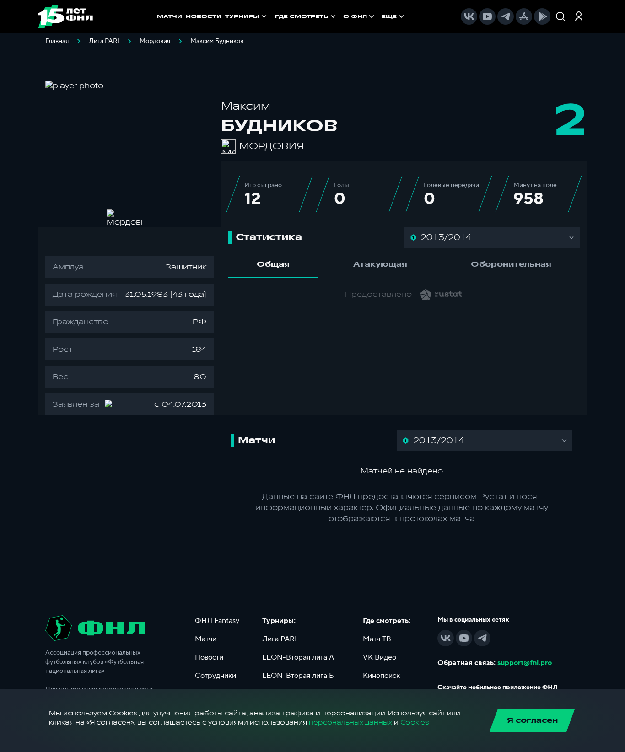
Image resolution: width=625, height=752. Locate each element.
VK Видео (379, 657)
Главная (57, 41)
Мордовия (155, 41)
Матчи (205, 639)
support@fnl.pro (524, 662)
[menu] (340, 16)
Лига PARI (104, 41)
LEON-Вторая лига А (298, 657)
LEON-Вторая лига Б (298, 675)
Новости (209, 657)
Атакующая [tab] (380, 264)
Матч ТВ (377, 639)
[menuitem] (306, 16)
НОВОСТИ (203, 16)
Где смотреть (302, 16)
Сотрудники (215, 675)
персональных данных (350, 722)
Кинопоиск (381, 675)
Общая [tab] (273, 264)
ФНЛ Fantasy (217, 620)
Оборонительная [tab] (511, 264)
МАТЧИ (169, 16)
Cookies (414, 722)
